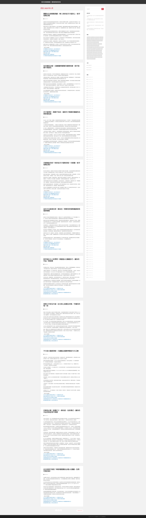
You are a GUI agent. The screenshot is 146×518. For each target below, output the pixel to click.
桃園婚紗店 (100, 52)
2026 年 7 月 (90, 79)
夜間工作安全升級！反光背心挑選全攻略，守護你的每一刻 (61, 305)
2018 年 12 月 (90, 263)
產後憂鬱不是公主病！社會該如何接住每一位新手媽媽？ (95, 26)
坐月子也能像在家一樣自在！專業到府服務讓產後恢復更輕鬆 (61, 210)
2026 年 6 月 (90, 81)
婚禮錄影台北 (98, 48)
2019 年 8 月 (90, 246)
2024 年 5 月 (90, 119)
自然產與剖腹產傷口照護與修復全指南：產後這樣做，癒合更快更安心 (95, 29)
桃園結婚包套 (94, 55)
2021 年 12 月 (90, 183)
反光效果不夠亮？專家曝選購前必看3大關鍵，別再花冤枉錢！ (61, 470)
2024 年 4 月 (90, 121)
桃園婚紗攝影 (95, 53)
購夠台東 (95, 57)
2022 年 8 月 (90, 166)
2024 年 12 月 (90, 103)
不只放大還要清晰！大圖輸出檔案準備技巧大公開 (61, 351)
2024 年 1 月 (90, 128)
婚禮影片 (101, 47)
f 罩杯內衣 (97, 37)
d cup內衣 (88, 37)
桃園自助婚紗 (99, 55)
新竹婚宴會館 (95, 52)
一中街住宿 (93, 38)
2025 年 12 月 (90, 88)
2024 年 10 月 (90, 108)
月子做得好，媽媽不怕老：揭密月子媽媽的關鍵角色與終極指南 (61, 113)
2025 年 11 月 (90, 90)
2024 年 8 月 (90, 112)
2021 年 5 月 (90, 199)
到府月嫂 (101, 38)
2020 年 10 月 (90, 215)
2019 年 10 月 (90, 241)
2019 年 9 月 (90, 243)
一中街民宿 (97, 38)
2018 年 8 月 (90, 272)
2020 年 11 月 (90, 212)
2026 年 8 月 (90, 77)
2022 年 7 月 (90, 168)
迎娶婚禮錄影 (100, 57)
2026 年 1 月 (90, 86)
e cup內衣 (93, 37)
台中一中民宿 (94, 40)
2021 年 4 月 (90, 201)
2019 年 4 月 (90, 255)
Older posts (79, 510)
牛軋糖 (88, 57)
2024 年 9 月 (90, 110)
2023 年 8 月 (90, 139)
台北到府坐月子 (99, 40)
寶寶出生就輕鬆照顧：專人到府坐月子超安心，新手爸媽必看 (61, 15)
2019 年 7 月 (90, 248)
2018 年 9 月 (90, 270)
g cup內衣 (101, 37)
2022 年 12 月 (90, 157)
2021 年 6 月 (90, 197)
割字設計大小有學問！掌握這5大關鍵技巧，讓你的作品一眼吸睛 (61, 260)
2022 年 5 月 (90, 172)
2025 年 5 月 (90, 101)
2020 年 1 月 (90, 235)
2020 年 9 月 (90, 217)
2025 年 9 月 (90, 92)
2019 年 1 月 (90, 261)
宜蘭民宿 (88, 50)
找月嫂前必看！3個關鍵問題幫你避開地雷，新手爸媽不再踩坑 (61, 67)
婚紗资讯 (89, 69)
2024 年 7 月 (90, 115)
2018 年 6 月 (90, 277)
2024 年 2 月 (90, 126)
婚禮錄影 (88, 48)
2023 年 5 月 (90, 146)
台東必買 (92, 45)
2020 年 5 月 (90, 226)
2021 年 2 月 (90, 206)
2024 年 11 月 (90, 106)
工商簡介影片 (93, 50)
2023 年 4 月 (90, 148)
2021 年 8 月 (90, 192)
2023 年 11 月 (90, 132)
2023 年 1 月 (90, 155)
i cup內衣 (88, 38)
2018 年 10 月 (90, 268)
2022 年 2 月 (90, 179)
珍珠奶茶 (91, 57)
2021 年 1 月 (90, 208)
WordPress (104, 516)
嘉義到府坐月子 (89, 47)
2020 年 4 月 (90, 228)
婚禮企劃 (89, 65)
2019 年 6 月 (90, 250)
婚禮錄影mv (93, 48)
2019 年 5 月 (90, 252)
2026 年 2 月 (90, 83)
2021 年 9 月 (90, 190)
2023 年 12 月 (90, 130)
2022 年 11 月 (90, 159)
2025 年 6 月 (90, 99)
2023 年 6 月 (90, 143)
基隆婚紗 (94, 47)
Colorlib (96, 516)
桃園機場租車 (89, 55)
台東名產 (88, 45)
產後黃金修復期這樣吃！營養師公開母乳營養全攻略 (95, 23)
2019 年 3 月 (90, 257)
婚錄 (101, 48)
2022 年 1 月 (90, 181)
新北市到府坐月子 (99, 50)
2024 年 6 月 (90, 117)
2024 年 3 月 (90, 123)
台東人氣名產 (95, 43)
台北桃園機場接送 (90, 42)
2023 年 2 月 (90, 152)
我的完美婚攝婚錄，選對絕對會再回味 (51, 2)
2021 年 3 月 (90, 203)
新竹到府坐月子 (89, 52)
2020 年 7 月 (90, 221)
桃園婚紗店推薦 (89, 53)
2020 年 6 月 (90, 223)
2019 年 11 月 (90, 239)
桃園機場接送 (100, 53)
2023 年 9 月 (90, 137)
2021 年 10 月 (90, 188)
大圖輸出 (98, 47)
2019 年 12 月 (90, 237)
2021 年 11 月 (90, 186)
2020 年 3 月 (90, 230)
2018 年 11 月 (90, 266)
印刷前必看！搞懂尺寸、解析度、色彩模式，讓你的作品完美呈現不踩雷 (61, 411)
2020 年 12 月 (90, 210)
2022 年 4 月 (90, 175)
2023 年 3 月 (90, 150)
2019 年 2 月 (90, 259)
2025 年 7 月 (90, 97)
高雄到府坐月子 (92, 58)
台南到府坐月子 (96, 42)
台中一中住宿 (89, 40)
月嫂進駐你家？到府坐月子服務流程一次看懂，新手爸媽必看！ (61, 164)
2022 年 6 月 (90, 170)
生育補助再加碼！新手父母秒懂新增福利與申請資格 (95, 16)
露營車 (88, 58)
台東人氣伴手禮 (89, 43)
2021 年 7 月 (90, 195)
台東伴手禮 (100, 43)
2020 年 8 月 (90, 219)
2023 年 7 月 (90, 141)
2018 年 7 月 (90, 275)
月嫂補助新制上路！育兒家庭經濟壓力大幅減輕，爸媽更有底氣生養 (95, 19)
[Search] (102, 9)
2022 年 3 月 (90, 177)
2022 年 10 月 (90, 161)
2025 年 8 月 (90, 94)
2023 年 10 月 (90, 135)
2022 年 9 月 (90, 163)
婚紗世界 (89, 67)
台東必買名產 (97, 45)
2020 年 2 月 (90, 232)
